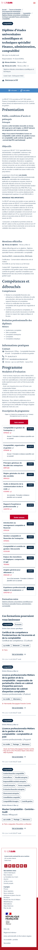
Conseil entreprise (9, 785)
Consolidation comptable (11, 797)
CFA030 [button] (6, 450)
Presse (6, 889)
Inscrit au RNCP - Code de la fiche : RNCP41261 (17, 256)
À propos (7, 887)
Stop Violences (8, 906)
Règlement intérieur (10, 932)
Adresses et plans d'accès (12, 895)
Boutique (7, 897)
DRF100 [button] (6, 468)
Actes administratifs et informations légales (17, 936)
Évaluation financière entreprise (13, 789)
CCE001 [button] (6, 491)
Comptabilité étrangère (11, 801)
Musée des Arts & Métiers (12, 899)
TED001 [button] (6, 564)
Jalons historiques (9, 873)
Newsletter (7, 943)
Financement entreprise (11, 793)
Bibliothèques (8, 902)
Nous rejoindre (8, 891)
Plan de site (7, 908)
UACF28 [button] (6, 592)
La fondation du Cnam (11, 877)
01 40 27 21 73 (12, 356)
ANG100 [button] (6, 575)
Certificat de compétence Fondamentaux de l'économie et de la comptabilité (18, 635)
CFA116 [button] (6, 530)
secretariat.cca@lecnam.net (18, 359)
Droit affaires (7, 777)
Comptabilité (27, 13)
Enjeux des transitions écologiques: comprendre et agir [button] (13, 559)
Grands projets (8, 883)
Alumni (6, 879)
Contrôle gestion (27, 801)
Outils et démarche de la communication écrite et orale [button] (13, 486)
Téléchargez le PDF (11, 80)
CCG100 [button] (6, 551)
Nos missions (8, 875)
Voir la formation (17, 654)
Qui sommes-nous (10, 870)
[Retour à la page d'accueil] (6, 3)
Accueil (4, 9)
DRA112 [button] (6, 478)
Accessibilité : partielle (11, 939)
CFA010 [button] (6, 433)
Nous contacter (9, 893)
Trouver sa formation (15, 9)
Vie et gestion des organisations (11, 11)
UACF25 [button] (6, 509)
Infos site (6, 929)
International (8, 904)
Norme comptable (24, 785)
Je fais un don (8, 881)
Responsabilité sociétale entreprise (14, 781)
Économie (18, 624)
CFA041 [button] (6, 541)
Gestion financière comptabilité (11, 13)
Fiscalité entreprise (21, 777)
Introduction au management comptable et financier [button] (14, 525)
